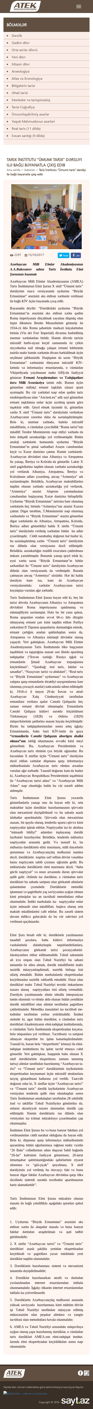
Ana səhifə (13, 170)
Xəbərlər (29, 170)
